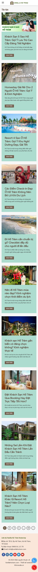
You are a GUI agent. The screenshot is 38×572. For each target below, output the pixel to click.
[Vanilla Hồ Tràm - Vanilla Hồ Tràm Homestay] (19, 3)
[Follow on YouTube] (22, 554)
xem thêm (9, 55)
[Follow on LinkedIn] (18, 554)
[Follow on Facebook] (3, 554)
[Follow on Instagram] (7, 554)
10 (28, 528)
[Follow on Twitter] (11, 554)
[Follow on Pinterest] (15, 554)
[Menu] (3, 2)
